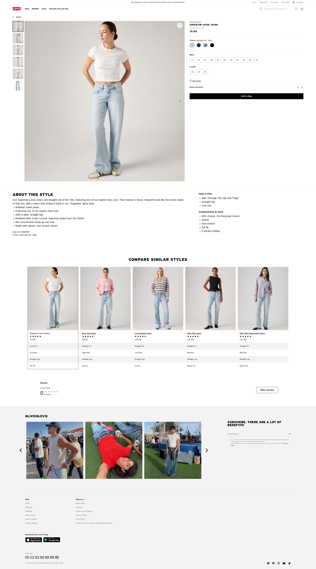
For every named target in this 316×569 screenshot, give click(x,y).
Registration (263, 2)
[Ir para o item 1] (97, 178)
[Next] (207, 450)
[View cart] (301, 8)
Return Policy (30, 515)
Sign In (254, 2)
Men (27, 9)
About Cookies (31, 519)
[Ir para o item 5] (108, 178)
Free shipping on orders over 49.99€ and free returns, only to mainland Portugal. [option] (158, 2)
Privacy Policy (81, 515)
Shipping (28, 511)
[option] (18, 26)
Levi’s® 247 (80, 519)
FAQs (27, 503)
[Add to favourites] (179, 25)
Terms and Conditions (84, 511)
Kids (44, 9)
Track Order (274, 2)
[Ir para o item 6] (111, 178)
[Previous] (21, 450)
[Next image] (180, 101)
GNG (48, 563)
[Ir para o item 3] (103, 178)
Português (299, 2)
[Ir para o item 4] (106, 178)
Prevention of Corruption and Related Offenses (94, 523)
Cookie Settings (31, 523)
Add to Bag (246, 96)
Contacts (79, 507)
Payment (28, 507)
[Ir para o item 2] (100, 178)
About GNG (80, 503)
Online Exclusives (58, 9)
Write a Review (267, 390)
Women (35, 9)
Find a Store (285, 2)
